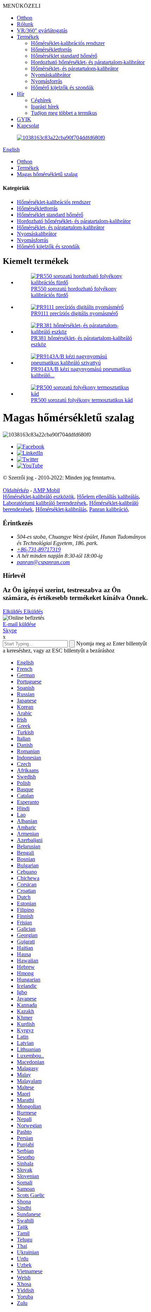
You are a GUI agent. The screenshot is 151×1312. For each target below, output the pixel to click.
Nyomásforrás (46, 81)
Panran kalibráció (108, 509)
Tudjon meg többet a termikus (64, 113)
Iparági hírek (45, 107)
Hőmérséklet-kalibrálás (60, 509)
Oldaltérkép (16, 490)
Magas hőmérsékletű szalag (47, 174)
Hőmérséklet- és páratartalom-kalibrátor (74, 69)
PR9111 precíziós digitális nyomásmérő (74, 313)
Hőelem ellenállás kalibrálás (108, 497)
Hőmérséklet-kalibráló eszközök (38, 497)
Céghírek (41, 100)
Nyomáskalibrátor (51, 75)
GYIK (24, 119)
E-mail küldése (19, 624)
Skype (10, 630)
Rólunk (25, 24)
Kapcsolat (28, 126)
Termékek (28, 37)
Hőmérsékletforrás (51, 49)
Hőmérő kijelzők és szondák (62, 88)
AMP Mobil (46, 490)
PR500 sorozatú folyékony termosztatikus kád (82, 400)
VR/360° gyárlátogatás (42, 30)
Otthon (24, 18)
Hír (20, 94)
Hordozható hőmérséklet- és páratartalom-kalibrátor (88, 62)
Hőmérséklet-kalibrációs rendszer (68, 43)
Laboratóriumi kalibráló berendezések (44, 503)
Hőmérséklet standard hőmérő (64, 56)
